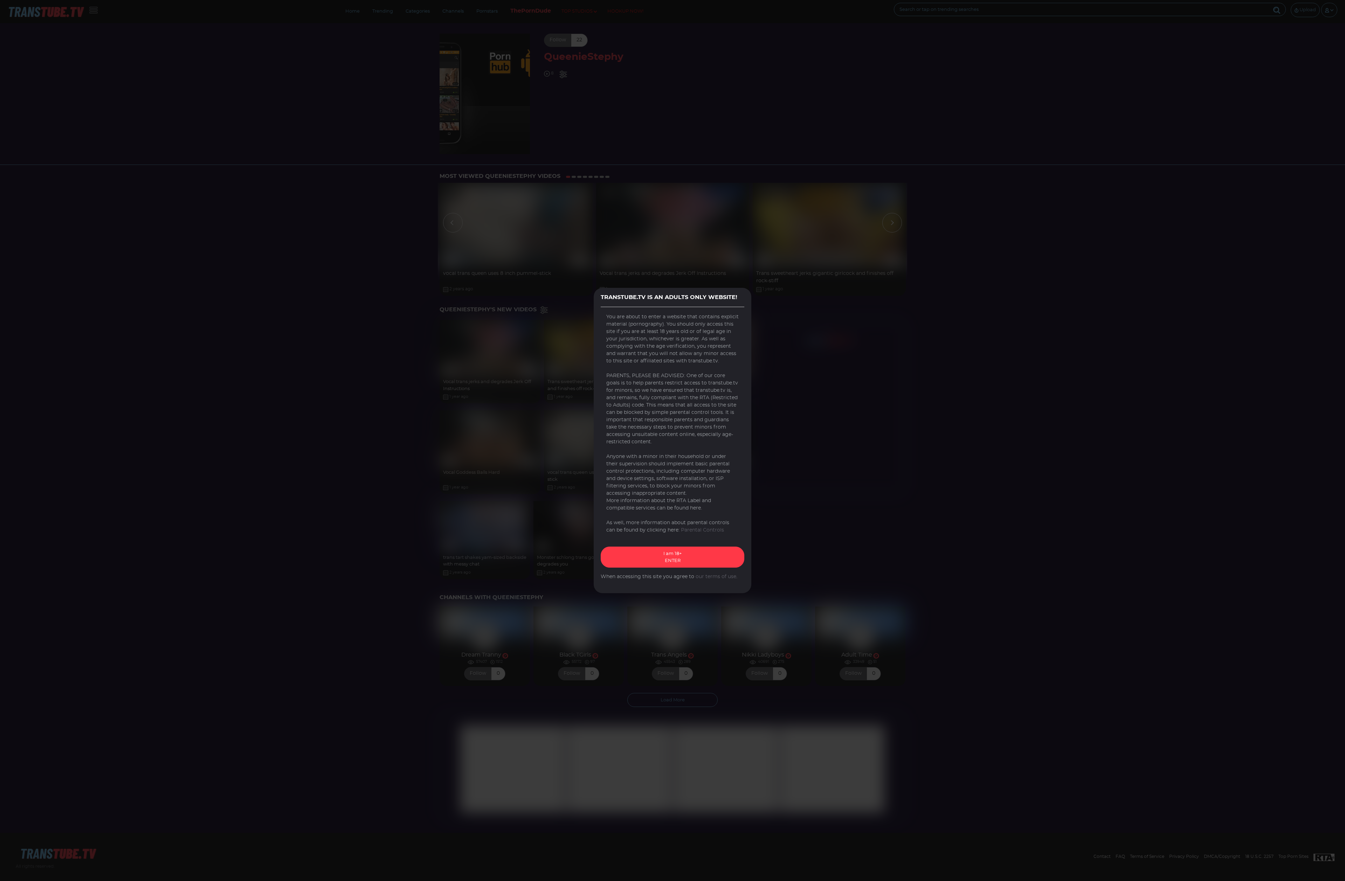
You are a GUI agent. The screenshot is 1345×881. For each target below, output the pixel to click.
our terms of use (716, 576)
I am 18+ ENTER (672, 557)
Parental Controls (702, 530)
